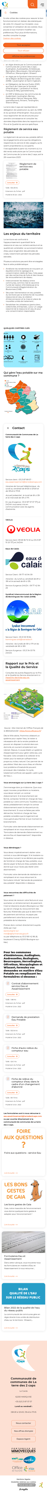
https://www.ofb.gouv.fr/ (30, 731)
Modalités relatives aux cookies (23, 1482)
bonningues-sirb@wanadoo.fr (19, 639)
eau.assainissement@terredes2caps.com (24, 482)
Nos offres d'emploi (23, 1431)
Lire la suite (9, 1173)
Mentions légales (23, 1479)
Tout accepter (23, 45)
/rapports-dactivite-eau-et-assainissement (18, 678)
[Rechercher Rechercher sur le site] (32, 5)
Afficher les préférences (23, 56)
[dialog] (23, 34)
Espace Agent (23, 1439)
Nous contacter (23, 1423)
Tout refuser (23, 51)
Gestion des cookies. (12, 38)
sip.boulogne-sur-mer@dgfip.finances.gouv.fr (16, 932)
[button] (41, 1485)
